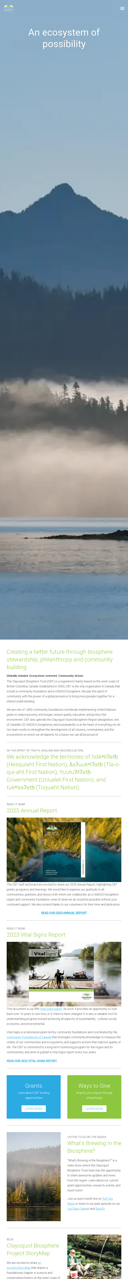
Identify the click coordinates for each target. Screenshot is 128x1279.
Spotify (100, 1208)
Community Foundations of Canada (29, 1037)
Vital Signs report (51, 1009)
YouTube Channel (78, 1208)
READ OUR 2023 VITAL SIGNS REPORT (32, 1060)
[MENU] (122, 8)
